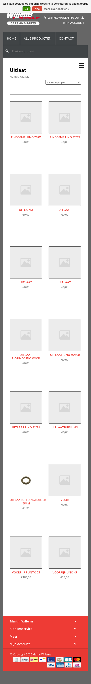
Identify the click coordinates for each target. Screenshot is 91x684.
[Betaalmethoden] (17, 659)
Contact (66, 38)
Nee (37, 9)
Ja (26, 9)
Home (11, 38)
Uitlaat (24, 76)
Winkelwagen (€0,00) (63, 18)
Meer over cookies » (57, 9)
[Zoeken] (7, 51)
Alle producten (37, 38)
